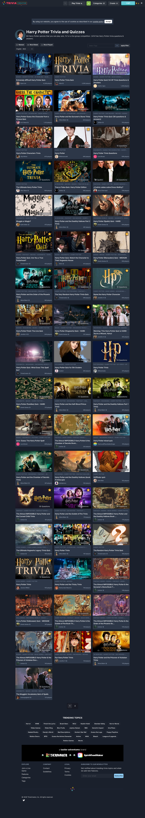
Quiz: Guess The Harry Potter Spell (30, 441)
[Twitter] (24, 800)
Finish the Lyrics (49, 724)
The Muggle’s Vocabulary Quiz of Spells (32, 694)
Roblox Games (68, 740)
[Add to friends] (65, 3)
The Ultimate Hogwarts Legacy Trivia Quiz (33, 550)
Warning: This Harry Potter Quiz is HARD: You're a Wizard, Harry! (110, 332)
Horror (28, 724)
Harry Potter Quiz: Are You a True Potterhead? (29, 259)
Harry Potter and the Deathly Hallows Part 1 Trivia (111, 405)
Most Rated (34, 45)
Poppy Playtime (112, 732)
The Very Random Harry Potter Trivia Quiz (72, 294)
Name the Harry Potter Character (107, 294)
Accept (108, 21)
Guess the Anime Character (62, 736)
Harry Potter (60, 153)
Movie (80, 740)
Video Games (35, 728)
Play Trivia (76, 3)
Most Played (48, 45)
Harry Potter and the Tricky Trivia (68, 584)
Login (128, 3)
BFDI (45, 736)
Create (112, 3)
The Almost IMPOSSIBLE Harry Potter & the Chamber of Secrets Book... (72, 442)
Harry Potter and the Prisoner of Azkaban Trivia (110, 658)
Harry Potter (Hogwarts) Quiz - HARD (70, 331)
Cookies (68, 775)
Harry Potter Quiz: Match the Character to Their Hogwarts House (72, 259)
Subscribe (119, 776)
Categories (26, 777)
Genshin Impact (97, 728)
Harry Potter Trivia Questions (105, 153)
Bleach (95, 736)
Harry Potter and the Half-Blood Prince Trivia (70, 405)
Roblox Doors (35, 736)
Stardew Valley (99, 724)
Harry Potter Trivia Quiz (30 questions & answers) (110, 118)
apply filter (125, 45)
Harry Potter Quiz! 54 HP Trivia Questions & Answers (111, 81)
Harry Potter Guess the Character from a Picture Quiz (32, 118)
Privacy (67, 768)
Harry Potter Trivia (101, 367)
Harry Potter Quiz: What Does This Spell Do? (32, 368)
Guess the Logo (96, 732)
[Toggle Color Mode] (141, 3)
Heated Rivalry (33, 732)
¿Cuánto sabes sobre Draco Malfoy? (108, 187)
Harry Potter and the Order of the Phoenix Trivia (33, 295)
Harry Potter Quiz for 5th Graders (68, 367)
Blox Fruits (61, 728)
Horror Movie (114, 724)
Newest (21, 45)
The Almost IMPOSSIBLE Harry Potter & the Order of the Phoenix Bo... (111, 622)
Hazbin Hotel (85, 724)
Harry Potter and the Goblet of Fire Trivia (71, 514)
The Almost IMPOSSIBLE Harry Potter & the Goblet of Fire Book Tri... (72, 622)
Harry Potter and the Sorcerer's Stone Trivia (72, 117)
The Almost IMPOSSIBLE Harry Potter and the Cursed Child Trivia (33, 515)
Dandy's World (48, 732)
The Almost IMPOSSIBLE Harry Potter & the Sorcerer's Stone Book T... (111, 585)
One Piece (111, 728)
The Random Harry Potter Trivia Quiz (108, 550)
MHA (87, 736)
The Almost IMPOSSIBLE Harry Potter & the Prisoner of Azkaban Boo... (33, 658)
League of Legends (109, 736)
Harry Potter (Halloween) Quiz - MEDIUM (32, 621)
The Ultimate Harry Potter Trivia (29, 187)
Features (25, 774)
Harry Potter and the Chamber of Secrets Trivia (32, 478)
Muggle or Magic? (23, 221)
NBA (86, 728)
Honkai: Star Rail (80, 732)
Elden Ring (49, 728)
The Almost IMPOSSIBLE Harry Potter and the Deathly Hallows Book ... (110, 515)
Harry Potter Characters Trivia (28, 153)
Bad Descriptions (64, 732)
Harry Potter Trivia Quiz (64, 80)
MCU (74, 724)
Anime (78, 736)
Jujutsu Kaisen (74, 728)
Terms (67, 772)
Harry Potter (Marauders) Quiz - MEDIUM (110, 258)
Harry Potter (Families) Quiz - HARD (30, 404)
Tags (23, 781)
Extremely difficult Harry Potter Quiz (30, 80)
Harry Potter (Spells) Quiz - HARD (107, 221)
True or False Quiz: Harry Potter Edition (71, 187)
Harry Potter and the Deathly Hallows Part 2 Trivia (72, 222)
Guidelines (47, 772)
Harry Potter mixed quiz (103, 441)
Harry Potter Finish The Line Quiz (29, 331)
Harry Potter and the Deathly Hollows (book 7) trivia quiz (72, 478)
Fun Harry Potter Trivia (64, 657)
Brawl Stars (64, 724)
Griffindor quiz (99, 477)
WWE (37, 724)
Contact (46, 768)
